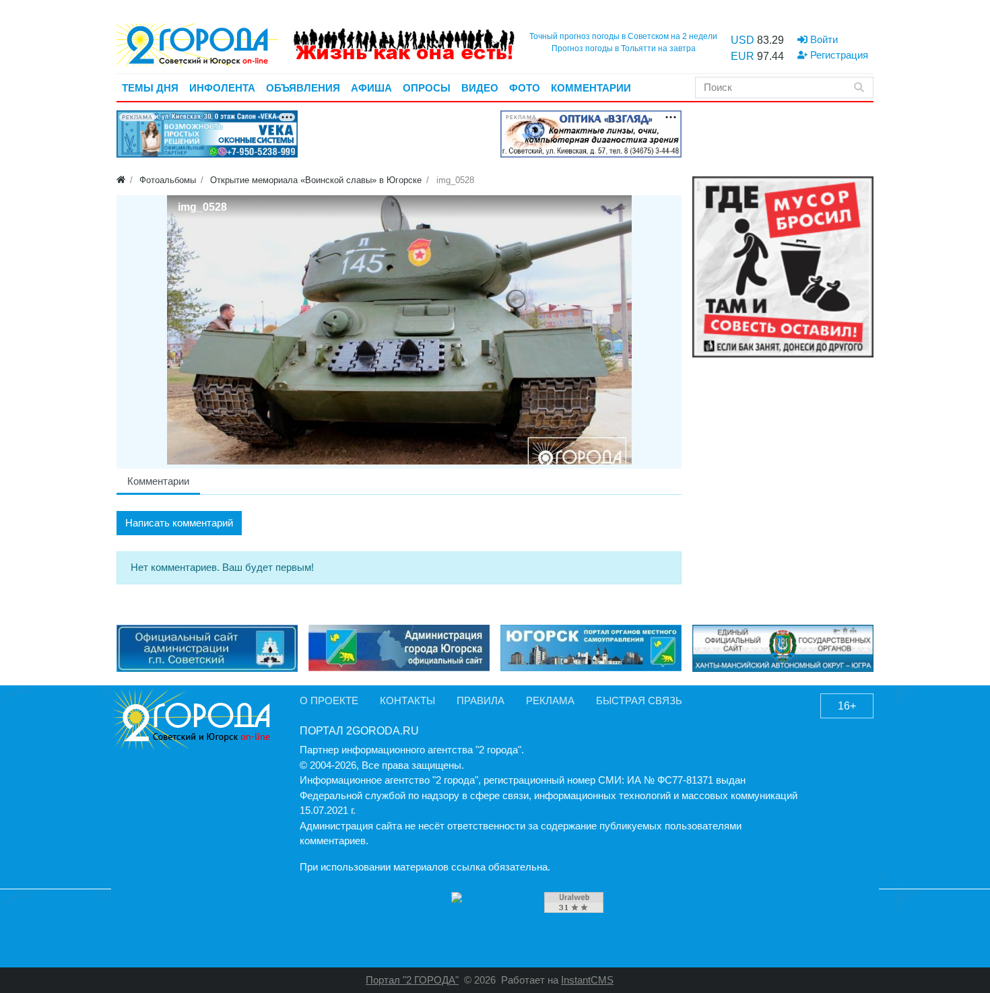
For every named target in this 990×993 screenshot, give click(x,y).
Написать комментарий (179, 522)
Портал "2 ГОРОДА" (412, 980)
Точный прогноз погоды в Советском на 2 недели (623, 36)
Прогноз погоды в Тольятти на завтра (624, 48)
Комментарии (158, 481)
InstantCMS (587, 980)
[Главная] (121, 180)
